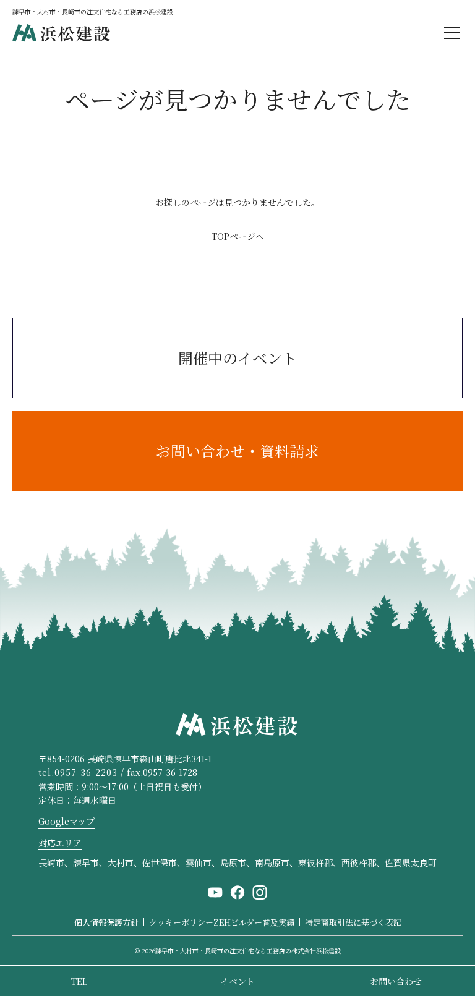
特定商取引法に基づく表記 (353, 922)
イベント (237, 981)
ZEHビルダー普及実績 (253, 922)
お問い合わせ (396, 981)
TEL (79, 981)
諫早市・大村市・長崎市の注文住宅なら (248, 950)
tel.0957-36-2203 (78, 772)
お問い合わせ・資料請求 (237, 450)
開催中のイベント (237, 357)
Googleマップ (66, 821)
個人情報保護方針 (106, 922)
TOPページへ (238, 236)
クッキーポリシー (181, 922)
